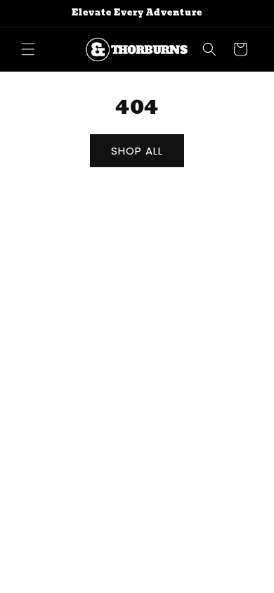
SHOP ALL (137, 150)
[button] (28, 49)
